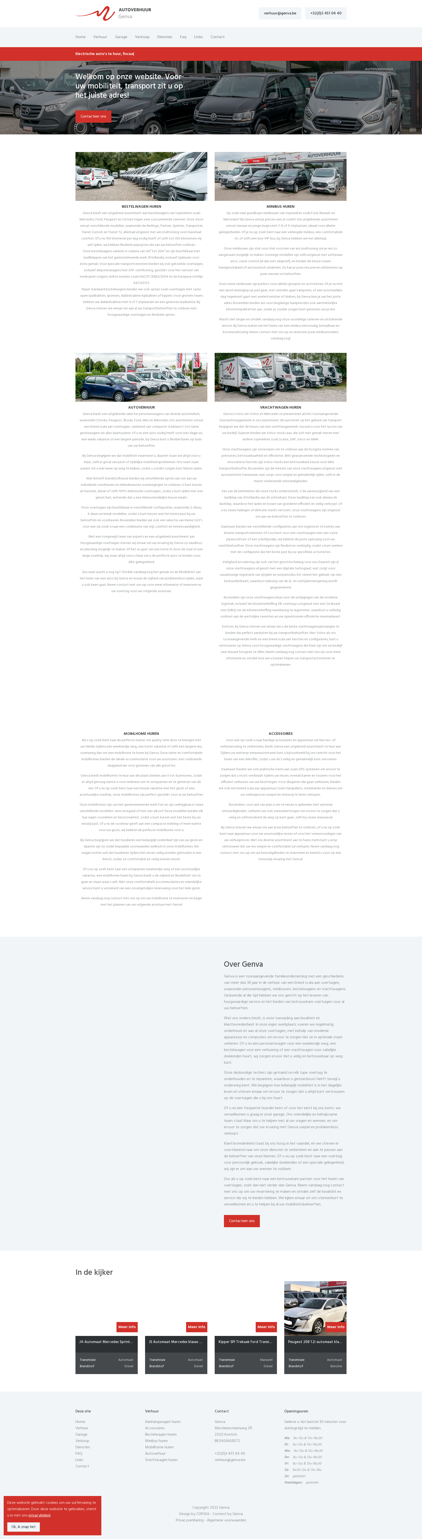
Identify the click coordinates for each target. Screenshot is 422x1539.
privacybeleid (39, 1515)
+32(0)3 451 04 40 (325, 13)
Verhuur (100, 37)
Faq (183, 37)
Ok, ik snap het (23, 1527)
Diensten (164, 37)
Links (198, 37)
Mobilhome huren (159, 1447)
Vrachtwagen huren (161, 1460)
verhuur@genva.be (280, 13)
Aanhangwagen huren (163, 1422)
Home (80, 37)
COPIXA (202, 1514)
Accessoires (155, 1428)
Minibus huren (156, 1441)
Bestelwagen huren (161, 1434)
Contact (218, 37)
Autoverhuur (155, 1454)
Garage (121, 37)
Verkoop (142, 37)
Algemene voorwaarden (226, 1520)
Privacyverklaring (189, 1520)
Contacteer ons (93, 116)
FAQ (78, 1454)
